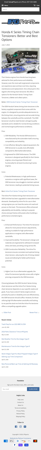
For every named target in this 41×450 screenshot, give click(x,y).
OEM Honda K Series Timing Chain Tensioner (22, 102)
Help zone (21, 400)
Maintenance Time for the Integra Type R (16, 346)
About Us (20, 405)
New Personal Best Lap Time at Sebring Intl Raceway (20, 364)
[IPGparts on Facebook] (16, 427)
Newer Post (33, 312)
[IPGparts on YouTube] (25, 427)
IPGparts (26, 434)
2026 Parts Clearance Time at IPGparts (15, 332)
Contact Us (20, 402)
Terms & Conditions (20, 408)
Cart (37, 5)
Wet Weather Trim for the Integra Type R (15, 339)
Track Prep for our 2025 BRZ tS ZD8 (14, 324)
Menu (6, 5)
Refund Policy (21, 414)
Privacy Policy (21, 411)
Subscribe (33, 389)
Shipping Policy (20, 416)
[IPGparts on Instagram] (20, 427)
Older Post (7, 312)
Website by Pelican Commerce (20, 438)
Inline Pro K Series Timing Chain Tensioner (20, 191)
